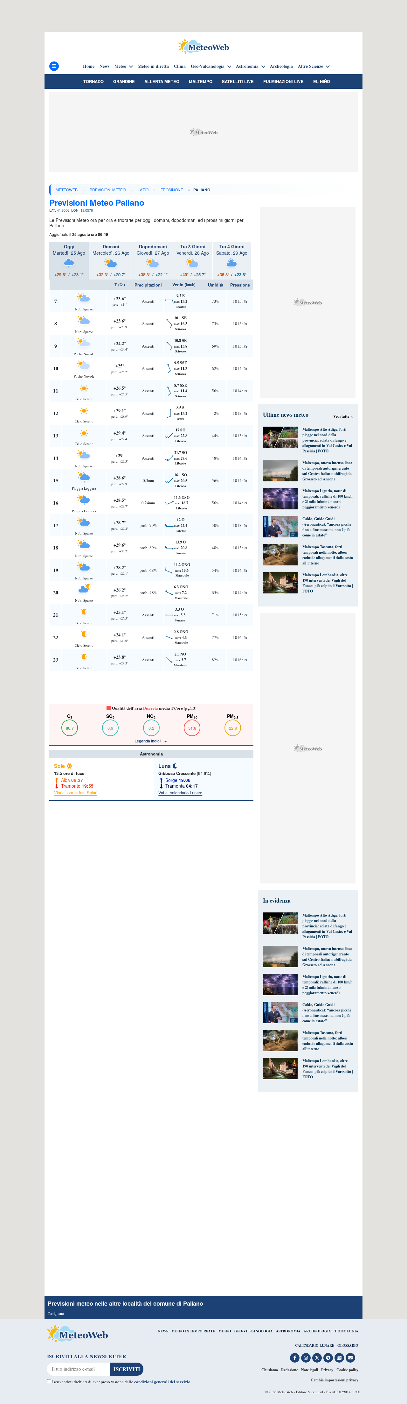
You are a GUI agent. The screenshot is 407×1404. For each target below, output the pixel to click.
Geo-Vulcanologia (207, 66)
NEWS (163, 1331)
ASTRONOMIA (288, 1331)
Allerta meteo (161, 81)
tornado (93, 81)
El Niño (321, 81)
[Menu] (54, 66)
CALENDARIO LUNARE (314, 1345)
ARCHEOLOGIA (317, 1331)
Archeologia (281, 66)
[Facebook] (295, 1358)
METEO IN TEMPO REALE (193, 1331)
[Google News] (339, 1358)
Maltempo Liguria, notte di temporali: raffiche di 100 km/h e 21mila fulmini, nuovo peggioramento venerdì (327, 499)
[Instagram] (306, 1358)
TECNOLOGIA (346, 1331)
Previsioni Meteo (108, 189)
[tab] (69, 261)
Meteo (120, 66)
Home (88, 66)
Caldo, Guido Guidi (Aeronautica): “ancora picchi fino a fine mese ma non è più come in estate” (326, 527)
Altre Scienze (310, 66)
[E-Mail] (350, 1358)
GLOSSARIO (347, 1345)
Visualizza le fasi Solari (75, 793)
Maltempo (200, 81)
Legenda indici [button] (148, 741)
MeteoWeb (67, 189)
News (104, 66)
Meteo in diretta (153, 66)
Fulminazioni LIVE (283, 81)
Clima (180, 66)
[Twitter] (317, 1358)
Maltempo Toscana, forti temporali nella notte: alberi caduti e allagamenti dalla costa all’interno (327, 555)
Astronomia (247, 66)
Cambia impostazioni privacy (334, 1380)
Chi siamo (269, 1369)
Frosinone (172, 189)
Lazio (143, 189)
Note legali (309, 1369)
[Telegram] (328, 1358)
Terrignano (56, 1313)
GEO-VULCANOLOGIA (253, 1331)
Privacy (327, 1369)
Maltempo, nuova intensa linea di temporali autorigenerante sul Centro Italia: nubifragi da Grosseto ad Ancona (327, 471)
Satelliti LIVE (238, 81)
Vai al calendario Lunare (180, 793)
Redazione (289, 1369)
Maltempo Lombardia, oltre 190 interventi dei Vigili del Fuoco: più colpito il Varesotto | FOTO (327, 583)
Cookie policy (347, 1369)
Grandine (124, 81)
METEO (224, 1331)
